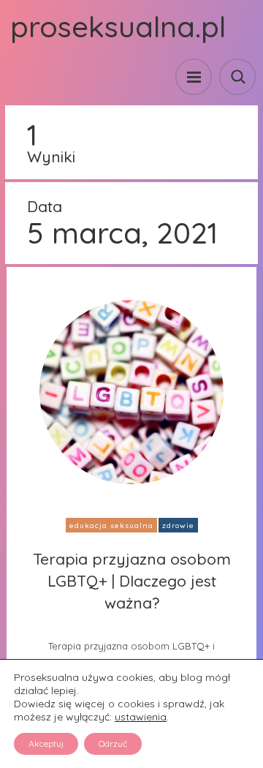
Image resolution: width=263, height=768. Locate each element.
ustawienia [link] (141, 716)
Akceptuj (46, 743)
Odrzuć (113, 743)
